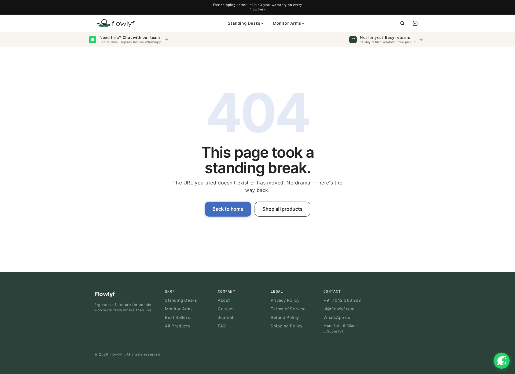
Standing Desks (245, 23)
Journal (225, 317)
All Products (177, 325)
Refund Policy (285, 317)
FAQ (222, 325)
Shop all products (282, 209)
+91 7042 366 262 (342, 300)
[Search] (402, 23)
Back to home (228, 209)
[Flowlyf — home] (114, 23)
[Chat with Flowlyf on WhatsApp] (502, 361)
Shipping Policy (287, 325)
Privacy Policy (285, 300)
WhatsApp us (336, 317)
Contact (226, 308)
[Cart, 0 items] (415, 23)
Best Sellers (177, 317)
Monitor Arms (288, 23)
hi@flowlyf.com (338, 308)
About (224, 300)
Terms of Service (288, 308)
